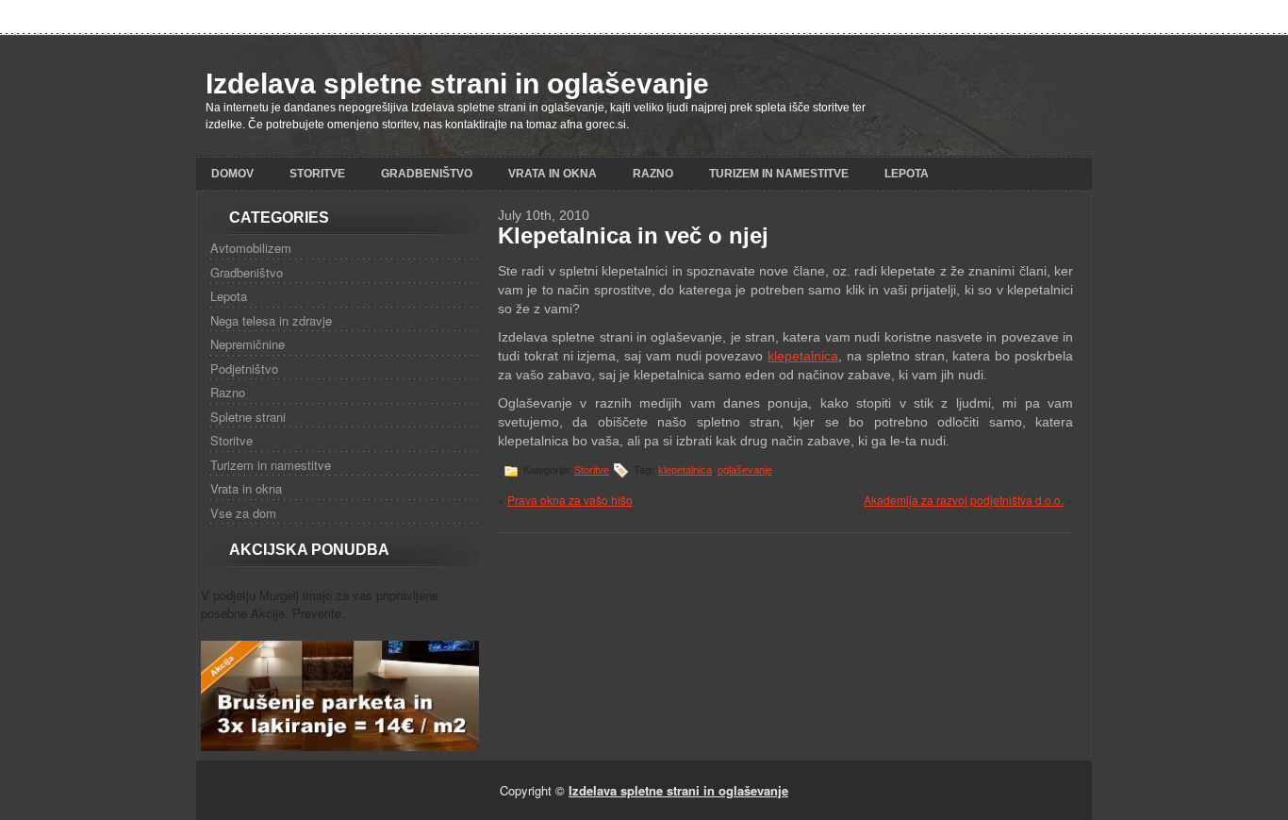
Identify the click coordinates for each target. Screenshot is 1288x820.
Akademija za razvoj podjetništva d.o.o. (964, 500)
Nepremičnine (247, 344)
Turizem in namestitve (779, 173)
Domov (232, 173)
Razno (653, 173)
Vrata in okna (552, 173)
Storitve (317, 173)
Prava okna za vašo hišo (570, 500)
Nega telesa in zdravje (271, 320)
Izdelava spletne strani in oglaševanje (457, 83)
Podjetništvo (244, 368)
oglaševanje (745, 470)
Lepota (906, 173)
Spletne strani (248, 417)
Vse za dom (243, 513)
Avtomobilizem (250, 248)
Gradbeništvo (426, 173)
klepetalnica (803, 355)
